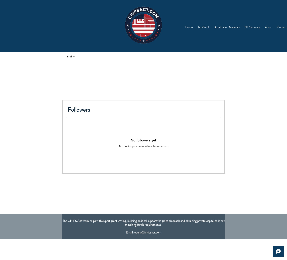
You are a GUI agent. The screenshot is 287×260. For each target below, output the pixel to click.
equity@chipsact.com (147, 232)
